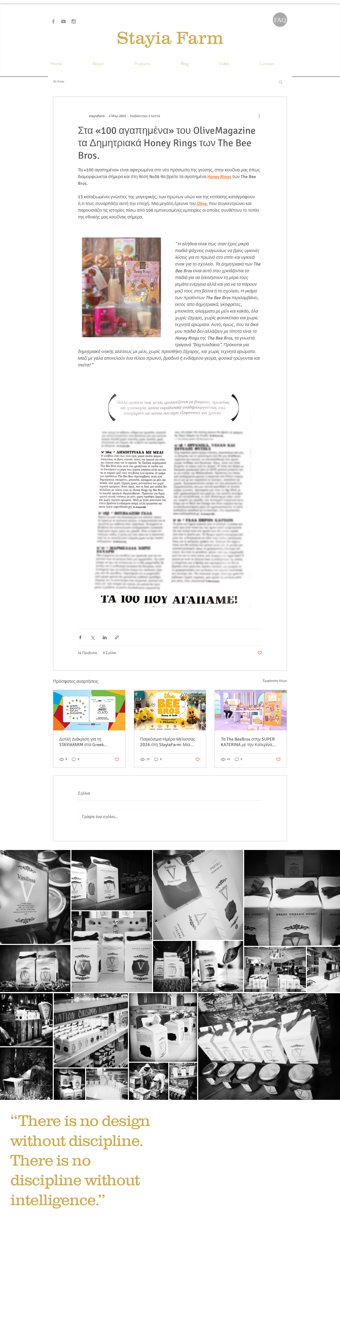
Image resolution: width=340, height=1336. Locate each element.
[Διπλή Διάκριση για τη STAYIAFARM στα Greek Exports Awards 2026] (89, 710)
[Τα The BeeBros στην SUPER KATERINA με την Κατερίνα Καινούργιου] (251, 710)
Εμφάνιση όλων (275, 681)
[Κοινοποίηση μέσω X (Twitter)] (92, 637)
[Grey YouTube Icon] (63, 21)
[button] (280, 82)
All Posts (58, 81)
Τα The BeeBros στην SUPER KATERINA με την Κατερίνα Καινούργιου (248, 741)
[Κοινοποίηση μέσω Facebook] (80, 637)
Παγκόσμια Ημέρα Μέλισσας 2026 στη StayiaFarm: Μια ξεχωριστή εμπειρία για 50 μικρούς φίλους (167, 741)
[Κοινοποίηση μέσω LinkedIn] (104, 637)
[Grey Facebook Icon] (53, 21)
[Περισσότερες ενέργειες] (259, 116)
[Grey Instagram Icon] (74, 21)
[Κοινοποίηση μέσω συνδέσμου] (116, 637)
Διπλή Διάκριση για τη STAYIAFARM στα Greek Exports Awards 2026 (81, 741)
